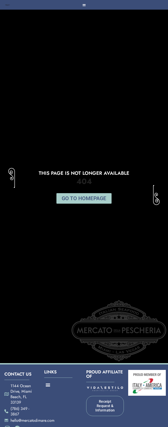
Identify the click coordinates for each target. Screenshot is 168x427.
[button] (84, 4)
